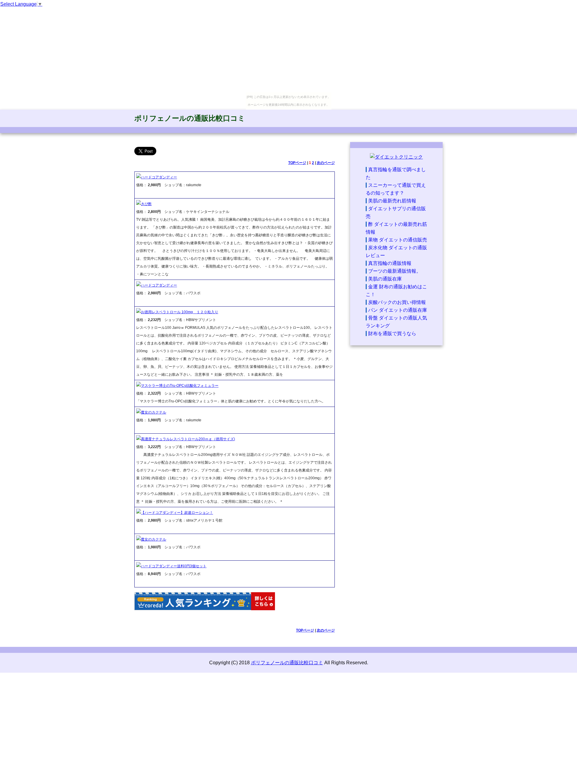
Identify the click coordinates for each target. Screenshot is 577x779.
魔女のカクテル (153, 412)
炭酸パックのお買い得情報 (397, 302)
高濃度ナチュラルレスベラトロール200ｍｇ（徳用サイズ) (188, 439)
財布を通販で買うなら (392, 333)
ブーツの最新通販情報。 (394, 271)
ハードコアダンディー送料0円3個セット (173, 566)
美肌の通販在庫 (385, 278)
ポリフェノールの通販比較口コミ (189, 118)
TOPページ (297, 163)
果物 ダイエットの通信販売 (397, 239)
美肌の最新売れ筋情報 (392, 200)
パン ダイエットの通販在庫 (397, 310)
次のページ (326, 163)
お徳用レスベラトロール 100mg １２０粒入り (179, 312)
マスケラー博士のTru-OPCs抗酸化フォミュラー (179, 385)
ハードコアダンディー (159, 177)
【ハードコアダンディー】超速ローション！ (177, 513)
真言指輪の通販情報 (389, 263)
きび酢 (146, 204)
